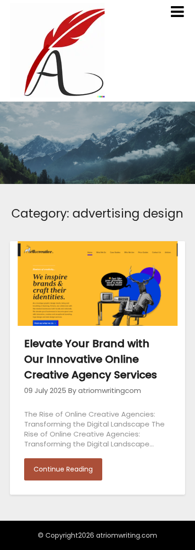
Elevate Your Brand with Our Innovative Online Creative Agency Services (90, 359)
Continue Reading (63, 469)
